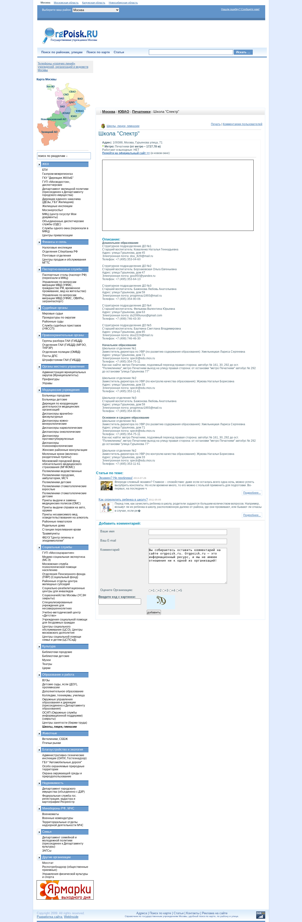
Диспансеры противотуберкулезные (58, 437)
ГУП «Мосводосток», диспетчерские (56, 183)
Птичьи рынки (51, 742)
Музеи (46, 659)
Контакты (192, 913)
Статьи (119, 52)
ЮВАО (123, 112)
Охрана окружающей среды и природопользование (62, 775)
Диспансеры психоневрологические (57, 444)
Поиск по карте (98, 52)
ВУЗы (46, 680)
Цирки (46, 667)
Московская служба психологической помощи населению (59, 566)
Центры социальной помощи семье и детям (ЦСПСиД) (61, 638)
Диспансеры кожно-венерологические (55, 422)
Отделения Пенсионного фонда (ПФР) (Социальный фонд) (63, 575)
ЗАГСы (46, 850)
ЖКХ (45, 164)
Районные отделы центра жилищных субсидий (59, 582)
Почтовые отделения (56, 255)
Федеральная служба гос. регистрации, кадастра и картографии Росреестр (59, 798)
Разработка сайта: (50, 916)
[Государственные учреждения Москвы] (70, 44)
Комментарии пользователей (242, 124)
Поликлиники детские (56, 482)
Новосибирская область (123, 2)
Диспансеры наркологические (62, 427)
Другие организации (56, 857)
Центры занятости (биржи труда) (64, 722)
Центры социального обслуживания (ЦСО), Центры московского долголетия (62, 629)
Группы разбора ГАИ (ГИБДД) (62, 340)
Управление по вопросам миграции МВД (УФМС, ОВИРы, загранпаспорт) (63, 298)
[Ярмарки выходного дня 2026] (62, 890)
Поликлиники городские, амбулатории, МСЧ (58, 476)
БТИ (45, 169)
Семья (46, 831)
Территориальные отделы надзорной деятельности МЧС (63, 823)
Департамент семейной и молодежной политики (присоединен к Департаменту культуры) (62, 842)
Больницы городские (56, 395)
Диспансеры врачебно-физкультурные (57, 415)
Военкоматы (50, 814)
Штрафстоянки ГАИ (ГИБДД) (61, 359)
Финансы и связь (54, 242)
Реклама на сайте (214, 913)
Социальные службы (57, 547)
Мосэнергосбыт (52, 210)
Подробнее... (252, 492)
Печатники (141, 112)
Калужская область (93, 2)
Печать (216, 124)
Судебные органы (54, 308)
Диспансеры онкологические (61, 431)
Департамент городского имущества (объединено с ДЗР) (63, 790)
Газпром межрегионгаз (57, 173)
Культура (48, 646)
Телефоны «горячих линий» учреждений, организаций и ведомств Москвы (63, 67)
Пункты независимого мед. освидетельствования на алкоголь (65, 516)
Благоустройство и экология (62, 749)
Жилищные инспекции (57, 206)
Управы (47, 383)
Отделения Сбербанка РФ (60, 251)
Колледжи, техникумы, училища (63, 695)
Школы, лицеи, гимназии (123, 126)
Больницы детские (54, 399)
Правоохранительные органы (63, 335)
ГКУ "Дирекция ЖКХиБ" (57, 177)
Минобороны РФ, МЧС (58, 808)
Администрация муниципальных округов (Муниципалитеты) (64, 374)
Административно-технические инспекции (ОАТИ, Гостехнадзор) (64, 757)
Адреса (141, 913)
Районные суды (52, 321)
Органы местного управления (63, 366)
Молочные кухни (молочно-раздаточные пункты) (60, 455)
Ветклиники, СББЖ (55, 738)
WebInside (71, 916)
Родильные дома (53, 525)
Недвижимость (52, 783)
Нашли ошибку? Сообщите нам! (240, 9)
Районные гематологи (57, 521)
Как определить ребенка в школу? (123, 499)
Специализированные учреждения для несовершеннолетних (57, 605)
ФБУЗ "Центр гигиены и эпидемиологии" (58, 539)
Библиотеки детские (55, 655)
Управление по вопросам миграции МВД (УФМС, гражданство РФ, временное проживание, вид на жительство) (64, 286)
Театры (47, 663)
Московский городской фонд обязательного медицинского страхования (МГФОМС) (62, 464)
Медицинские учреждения (61, 390)
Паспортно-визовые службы (62, 269)
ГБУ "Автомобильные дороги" (62, 762)
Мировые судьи (52, 313)
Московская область (66, 2)
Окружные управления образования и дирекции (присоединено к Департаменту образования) (63, 704)
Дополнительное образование (63, 691)
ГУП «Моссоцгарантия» (58, 552)
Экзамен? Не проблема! (116, 478)
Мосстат (48, 862)
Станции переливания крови (61, 529)
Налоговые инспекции (57, 247)
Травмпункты (51, 533)
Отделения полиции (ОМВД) (61, 351)
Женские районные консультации (64, 449)
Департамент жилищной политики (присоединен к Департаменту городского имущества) (65, 191)
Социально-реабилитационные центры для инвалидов (63, 590)
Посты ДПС (50, 355)
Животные (49, 733)
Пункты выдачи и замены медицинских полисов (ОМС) (61, 502)
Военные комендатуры (57, 818)
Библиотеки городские (57, 651)
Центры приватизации (57, 235)
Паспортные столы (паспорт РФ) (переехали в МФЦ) (64, 276)
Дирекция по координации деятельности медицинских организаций (60, 406)
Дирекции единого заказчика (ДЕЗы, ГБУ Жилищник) (61, 200)
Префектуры (50, 379)
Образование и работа (58, 674)
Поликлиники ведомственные (62, 471)
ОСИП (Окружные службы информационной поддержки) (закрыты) (62, 715)
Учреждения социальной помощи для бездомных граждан (64, 621)
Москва (108, 112)
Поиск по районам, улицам (62, 52)
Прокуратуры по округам (58, 317)
